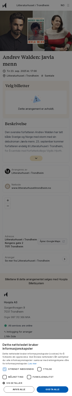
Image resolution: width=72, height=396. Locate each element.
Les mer (32, 363)
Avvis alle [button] (19, 389)
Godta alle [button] (53, 389)
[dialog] (36, 367)
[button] (36, 383)
